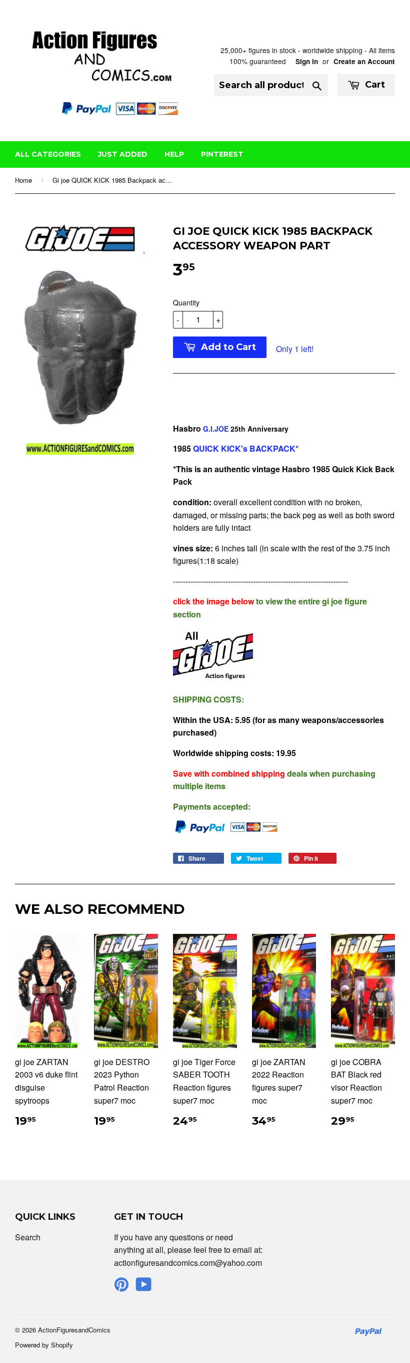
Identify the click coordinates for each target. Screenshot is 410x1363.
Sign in (307, 61)
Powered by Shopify (44, 1344)
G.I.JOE (215, 429)
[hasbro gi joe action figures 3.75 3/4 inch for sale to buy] (213, 679)
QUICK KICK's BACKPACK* (244, 448)
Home (23, 180)
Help (174, 154)
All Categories (48, 154)
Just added (123, 154)
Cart (373, 84)
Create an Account (364, 61)
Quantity (186, 302)
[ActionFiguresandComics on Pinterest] (121, 1287)
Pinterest (222, 154)
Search (27, 1237)
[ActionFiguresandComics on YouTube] (144, 1287)
